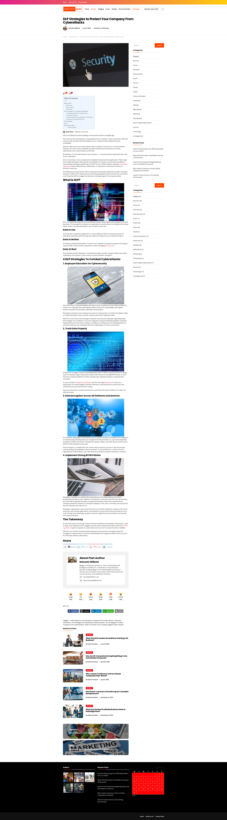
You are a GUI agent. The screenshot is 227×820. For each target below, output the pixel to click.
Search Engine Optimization (142, 123)
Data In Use (69, 105)
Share (65, 123)
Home (65, 2)
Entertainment (138, 74)
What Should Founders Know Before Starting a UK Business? (107, 639)
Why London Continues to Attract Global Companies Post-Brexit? (103, 675)
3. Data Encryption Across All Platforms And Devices (79, 117)
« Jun (133, 796)
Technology (136, 9)
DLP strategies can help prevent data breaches (88, 623)
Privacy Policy (82, 2)
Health (135, 92)
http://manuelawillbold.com (92, 580)
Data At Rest (69, 109)
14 (152, 782)
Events (135, 78)
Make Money (137, 109)
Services (136, 127)
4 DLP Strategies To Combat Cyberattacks (76, 111)
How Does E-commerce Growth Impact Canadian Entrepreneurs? (107, 692)
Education (136, 70)
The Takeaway (68, 121)
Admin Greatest (93, 644)
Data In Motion (70, 107)
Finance (135, 83)
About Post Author (69, 125)
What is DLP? (67, 103)
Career (108, 9)
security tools (109, 246)
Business (93, 9)
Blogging (101, 9)
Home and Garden (124, 9)
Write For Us (72, 2)
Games (135, 87)
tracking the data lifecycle (83, 382)
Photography (137, 118)
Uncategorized (138, 136)
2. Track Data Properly (71, 115)
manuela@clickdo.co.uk (91, 577)
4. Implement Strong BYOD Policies (75, 119)
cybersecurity (109, 382)
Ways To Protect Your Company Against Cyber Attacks (104, 625)
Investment (137, 101)
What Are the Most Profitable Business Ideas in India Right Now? (105, 710)
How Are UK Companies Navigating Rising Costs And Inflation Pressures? (106, 657)
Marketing (136, 114)
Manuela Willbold (74, 28)
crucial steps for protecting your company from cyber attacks (92, 620)
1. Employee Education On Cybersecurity (76, 113)
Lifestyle (114, 9)
